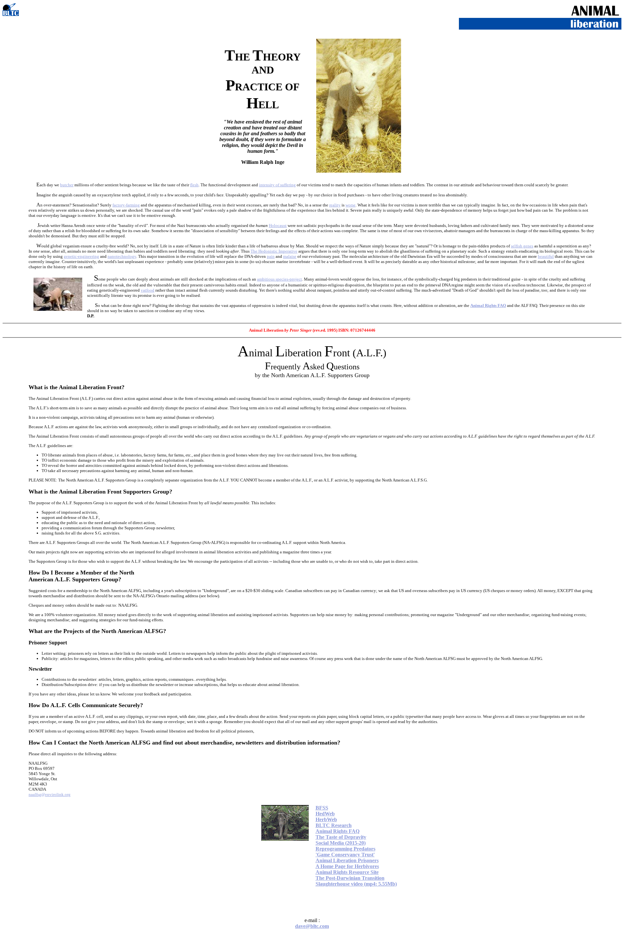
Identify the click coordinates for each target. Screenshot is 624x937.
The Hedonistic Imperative (274, 251)
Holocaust (278, 225)
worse (350, 205)
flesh (194, 184)
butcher (66, 184)
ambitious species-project (279, 279)
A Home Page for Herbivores (347, 866)
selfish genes (522, 246)
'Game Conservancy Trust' (345, 854)
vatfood (147, 290)
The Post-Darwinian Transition (350, 878)
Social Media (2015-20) (341, 843)
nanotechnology (122, 256)
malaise (289, 256)
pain (271, 256)
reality (335, 205)
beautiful (546, 256)
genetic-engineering (81, 256)
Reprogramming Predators (345, 848)
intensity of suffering (277, 184)
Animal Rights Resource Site (347, 872)
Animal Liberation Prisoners (347, 860)
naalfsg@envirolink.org (50, 794)
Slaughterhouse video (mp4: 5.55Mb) (356, 884)
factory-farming (126, 205)
